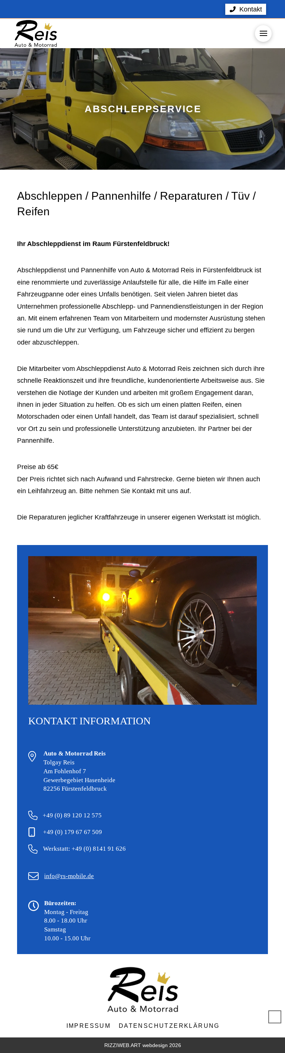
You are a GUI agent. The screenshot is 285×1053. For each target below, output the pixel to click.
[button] (245, 9)
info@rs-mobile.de (69, 876)
